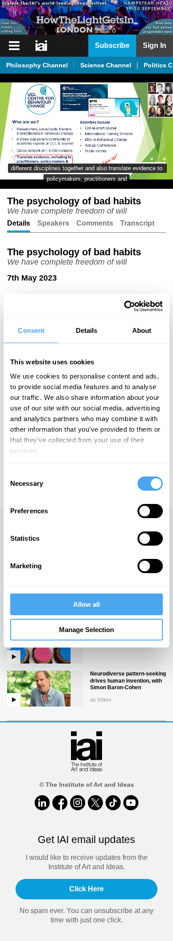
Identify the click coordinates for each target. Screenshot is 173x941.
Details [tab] (87, 330)
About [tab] (142, 330)
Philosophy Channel (37, 65)
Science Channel (105, 65)
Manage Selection (86, 629)
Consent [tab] (31, 330)
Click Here (86, 889)
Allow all (86, 604)
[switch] (150, 511)
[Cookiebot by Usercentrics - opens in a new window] (124, 306)
